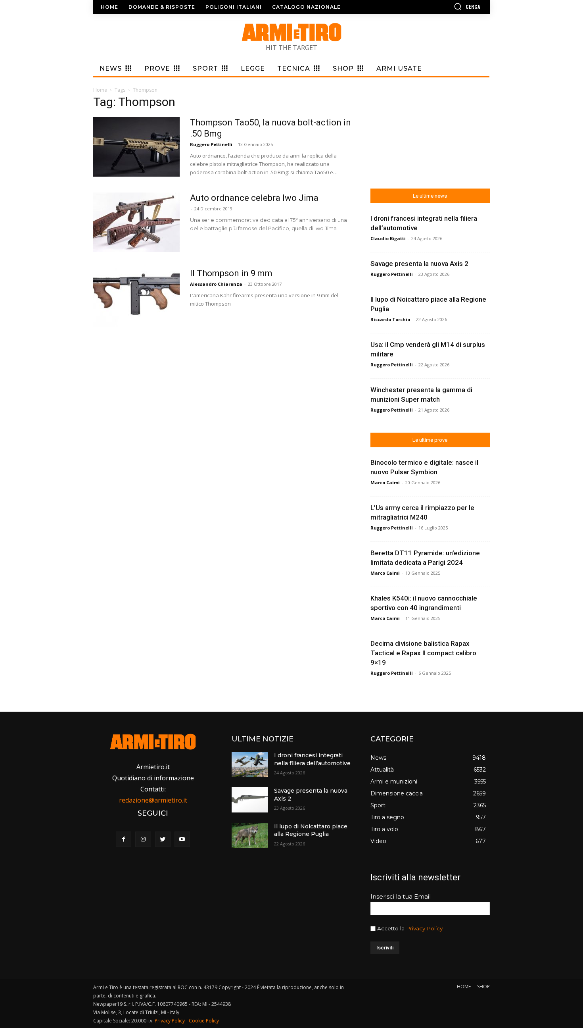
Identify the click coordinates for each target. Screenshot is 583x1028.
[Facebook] (123, 839)
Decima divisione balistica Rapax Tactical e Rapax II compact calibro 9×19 (423, 652)
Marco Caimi (385, 482)
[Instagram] (143, 839)
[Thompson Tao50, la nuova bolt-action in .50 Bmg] (136, 147)
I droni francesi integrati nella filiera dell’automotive (312, 759)
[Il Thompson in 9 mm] (136, 297)
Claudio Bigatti (388, 238)
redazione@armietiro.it (153, 800)
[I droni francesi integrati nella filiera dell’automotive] (249, 764)
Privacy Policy (424, 928)
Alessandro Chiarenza (216, 284)
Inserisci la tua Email (400, 896)
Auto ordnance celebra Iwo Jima (254, 198)
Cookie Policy (204, 1020)
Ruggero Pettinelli (211, 144)
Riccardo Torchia (390, 319)
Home (100, 90)
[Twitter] (163, 839)
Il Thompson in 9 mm (231, 273)
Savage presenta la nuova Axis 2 (419, 264)
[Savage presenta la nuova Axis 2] (249, 799)
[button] (444, 6)
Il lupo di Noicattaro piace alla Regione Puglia (310, 830)
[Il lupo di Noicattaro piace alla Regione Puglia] (249, 835)
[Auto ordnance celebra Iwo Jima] (136, 222)
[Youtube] (182, 839)
